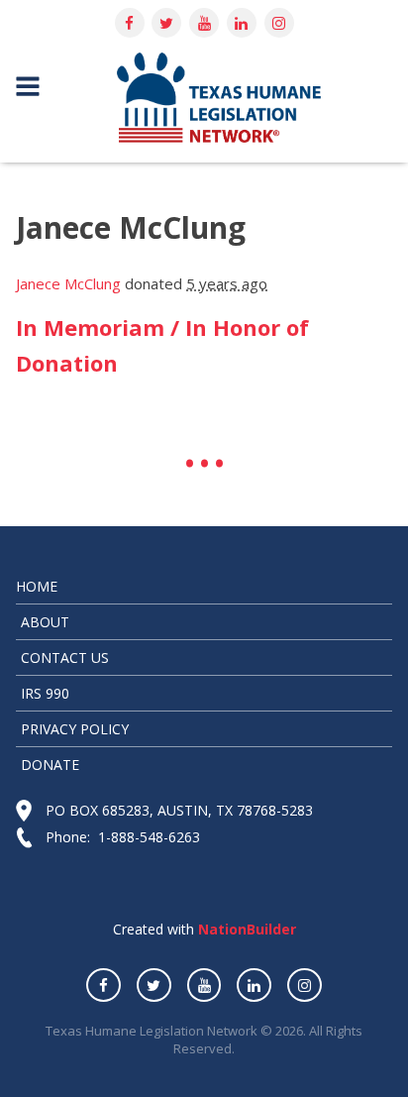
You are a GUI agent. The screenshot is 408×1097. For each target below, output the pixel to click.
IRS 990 (45, 693)
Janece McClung (68, 283)
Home (36, 586)
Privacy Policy (75, 728)
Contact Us (65, 657)
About (45, 621)
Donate (50, 764)
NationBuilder (245, 929)
